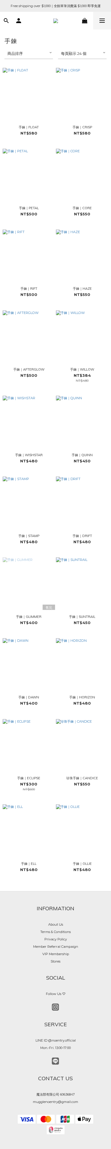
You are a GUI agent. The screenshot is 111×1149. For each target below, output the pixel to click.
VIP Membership (55, 954)
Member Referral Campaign (55, 947)
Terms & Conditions (55, 932)
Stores (55, 961)
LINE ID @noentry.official (56, 1040)
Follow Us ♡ (55, 994)
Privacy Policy (55, 939)
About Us (55, 924)
